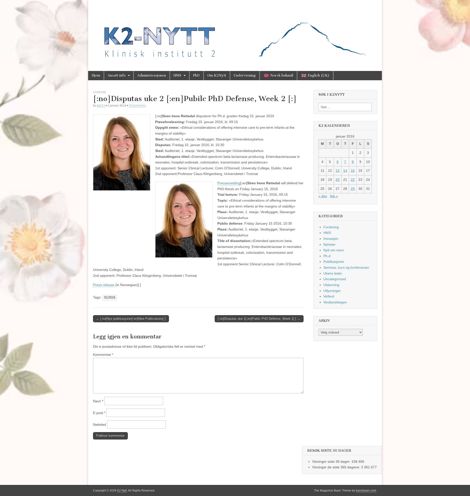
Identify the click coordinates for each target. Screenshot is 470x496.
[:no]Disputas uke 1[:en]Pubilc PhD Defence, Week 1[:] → (259, 319)
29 (353, 189)
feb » (334, 196)
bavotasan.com (366, 490)
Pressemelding (228, 183)
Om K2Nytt (216, 75)
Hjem (96, 75)
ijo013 (101, 105)
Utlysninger (332, 291)
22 (353, 180)
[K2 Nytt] (235, 32)
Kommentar (103, 355)
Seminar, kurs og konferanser (346, 267)
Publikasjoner (333, 262)
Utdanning (331, 285)
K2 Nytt (122, 490)
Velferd (328, 296)
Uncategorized (334, 279)
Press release (103, 285)
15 (353, 171)
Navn (98, 401)
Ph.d (326, 256)
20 (338, 180)
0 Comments (137, 105)
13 (338, 171)
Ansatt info (117, 75)
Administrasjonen (151, 75)
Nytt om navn (333, 250)
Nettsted (99, 425)
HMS (177, 75)
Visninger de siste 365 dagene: (336, 467)
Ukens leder (332, 273)
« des (322, 196)
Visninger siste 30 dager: (332, 461)
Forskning (331, 227)
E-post (99, 413)
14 (345, 171)
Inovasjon (330, 239)
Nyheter (99, 92)
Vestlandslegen (335, 302)
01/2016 (109, 297)
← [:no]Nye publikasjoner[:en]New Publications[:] (131, 319)
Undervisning (245, 75)
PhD (196, 75)
